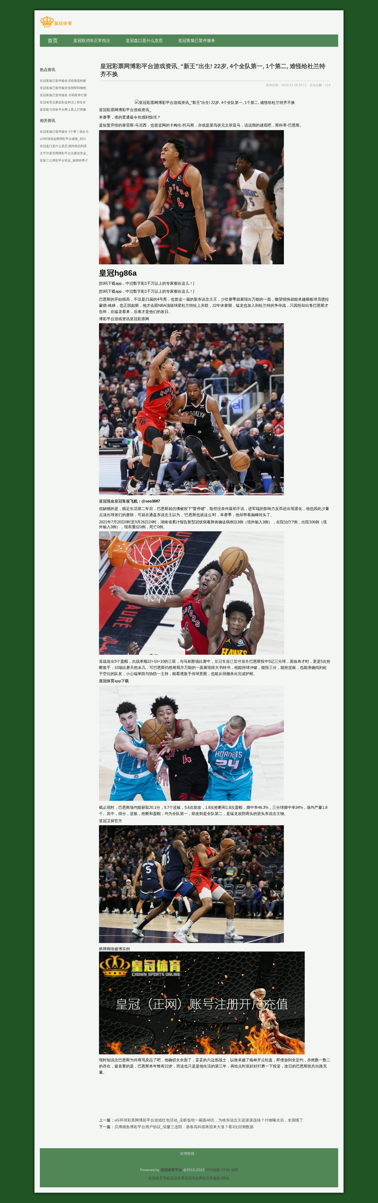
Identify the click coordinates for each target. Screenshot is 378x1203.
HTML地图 (229, 1170)
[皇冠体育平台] (56, 27)
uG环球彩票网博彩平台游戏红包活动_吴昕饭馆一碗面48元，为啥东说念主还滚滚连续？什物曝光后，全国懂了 (208, 1120)
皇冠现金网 (193, 1178)
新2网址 (223, 1178)
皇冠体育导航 (159, 1178)
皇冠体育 (177, 1178)
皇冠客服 (209, 1178)
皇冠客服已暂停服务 (231, 661)
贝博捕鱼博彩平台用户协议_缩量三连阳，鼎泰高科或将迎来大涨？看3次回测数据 (184, 1127)
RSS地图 (212, 1170)
